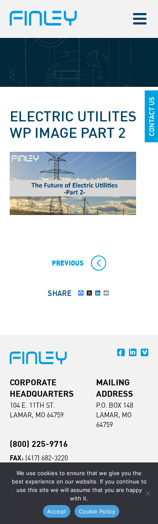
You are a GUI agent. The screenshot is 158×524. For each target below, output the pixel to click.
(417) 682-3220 (46, 458)
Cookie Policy (97, 511)
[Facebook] (81, 293)
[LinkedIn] (98, 293)
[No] (147, 493)
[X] (89, 293)
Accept (57, 511)
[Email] (106, 293)
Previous (67, 263)
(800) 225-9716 (39, 443)
